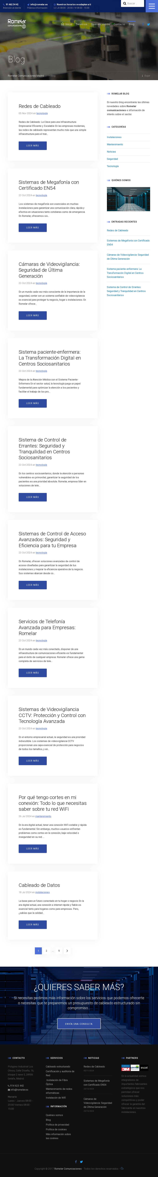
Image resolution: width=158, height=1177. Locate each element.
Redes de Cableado (39, 106)
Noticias (111, 151)
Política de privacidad (57, 1124)
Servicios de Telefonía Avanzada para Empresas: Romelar (47, 627)
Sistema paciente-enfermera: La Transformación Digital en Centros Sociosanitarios (50, 358)
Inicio (68, 24)
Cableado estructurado (58, 1066)
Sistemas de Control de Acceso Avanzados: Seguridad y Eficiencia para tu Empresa (52, 539)
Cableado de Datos (39, 885)
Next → (67, 950)
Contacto (119, 24)
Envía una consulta (79, 1024)
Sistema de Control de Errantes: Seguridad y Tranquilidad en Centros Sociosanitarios (44, 448)
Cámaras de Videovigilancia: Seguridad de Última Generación (49, 270)
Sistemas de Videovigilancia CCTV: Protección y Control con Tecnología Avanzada (52, 715)
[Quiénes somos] (128, 199)
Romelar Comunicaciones (68, 1168)
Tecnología (42, 113)
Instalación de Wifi (56, 1097)
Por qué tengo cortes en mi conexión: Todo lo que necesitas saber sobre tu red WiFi (53, 803)
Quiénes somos (100, 24)
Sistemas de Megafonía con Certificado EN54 (49, 185)
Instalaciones (42, 892)
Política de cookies (56, 1129)
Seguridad (112, 158)
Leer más (32, 145)
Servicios (81, 24)
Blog (131, 24)
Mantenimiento (43, 816)
